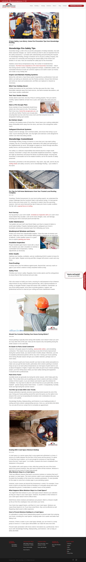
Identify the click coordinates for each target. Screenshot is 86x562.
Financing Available (76, 5)
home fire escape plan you (28, 111)
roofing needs (13, 163)
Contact (65, 5)
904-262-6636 (29, 547)
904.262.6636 (5, 1)
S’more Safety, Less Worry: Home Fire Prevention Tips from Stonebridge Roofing (34, 42)
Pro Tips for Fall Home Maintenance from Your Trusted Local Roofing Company (32, 192)
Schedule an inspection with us (40, 215)
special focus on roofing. (25, 206)
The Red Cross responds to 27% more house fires (31, 66)
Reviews (69, 549)
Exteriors (49, 5)
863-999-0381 (43, 547)
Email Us (28, 549)
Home (31, 5)
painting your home (24, 239)
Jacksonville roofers (40, 349)
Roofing (36, 5)
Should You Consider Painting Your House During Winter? (29, 334)
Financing (69, 543)
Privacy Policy (70, 553)
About (54, 5)
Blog (60, 5)
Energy (43, 5)
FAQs (68, 547)
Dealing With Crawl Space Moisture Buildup (24, 450)
